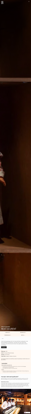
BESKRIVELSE (23, 332)
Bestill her (3, 347)
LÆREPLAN (7, 332)
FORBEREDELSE (7, 335)
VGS (2, 338)
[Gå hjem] (2, 2)
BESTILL (23, 335)
